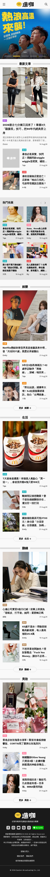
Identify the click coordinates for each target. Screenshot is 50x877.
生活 (24, 150)
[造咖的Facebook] (8, 827)
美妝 (28, 225)
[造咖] (25, 4)
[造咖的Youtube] (18, 827)
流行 (4, 121)
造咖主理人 (25, 851)
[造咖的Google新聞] (24, 827)
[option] (25, 34)
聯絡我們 (29, 856)
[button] (45, 203)
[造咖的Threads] (29, 827)
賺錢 (4, 605)
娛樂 (4, 344)
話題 (24, 172)
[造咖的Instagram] (13, 827)
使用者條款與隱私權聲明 (25, 861)
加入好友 (39, 828)
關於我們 (20, 856)
